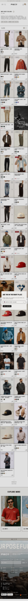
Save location (7, 306)
